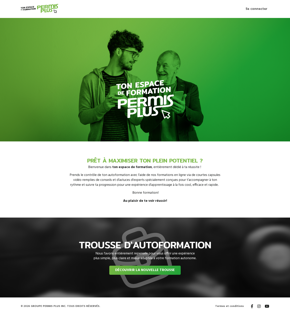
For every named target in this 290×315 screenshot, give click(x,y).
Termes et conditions (229, 306)
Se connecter (256, 9)
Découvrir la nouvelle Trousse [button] (145, 270)
